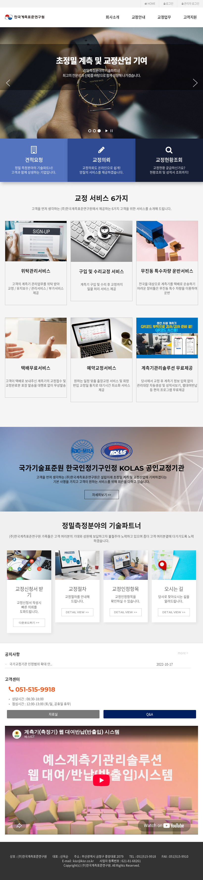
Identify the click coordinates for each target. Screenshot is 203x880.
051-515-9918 (35, 689)
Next (198, 82)
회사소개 (112, 17)
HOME (151, 3)
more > (183, 653)
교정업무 (164, 17)
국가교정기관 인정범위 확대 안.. (30, 663)
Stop (111, 130)
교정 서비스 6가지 (101, 198)
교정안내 (138, 17)
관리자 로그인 (191, 3)
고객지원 (190, 17)
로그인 (169, 3)
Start (106, 130)
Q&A (149, 714)
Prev (5, 82)
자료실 (53, 714)
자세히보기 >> (101, 494)
